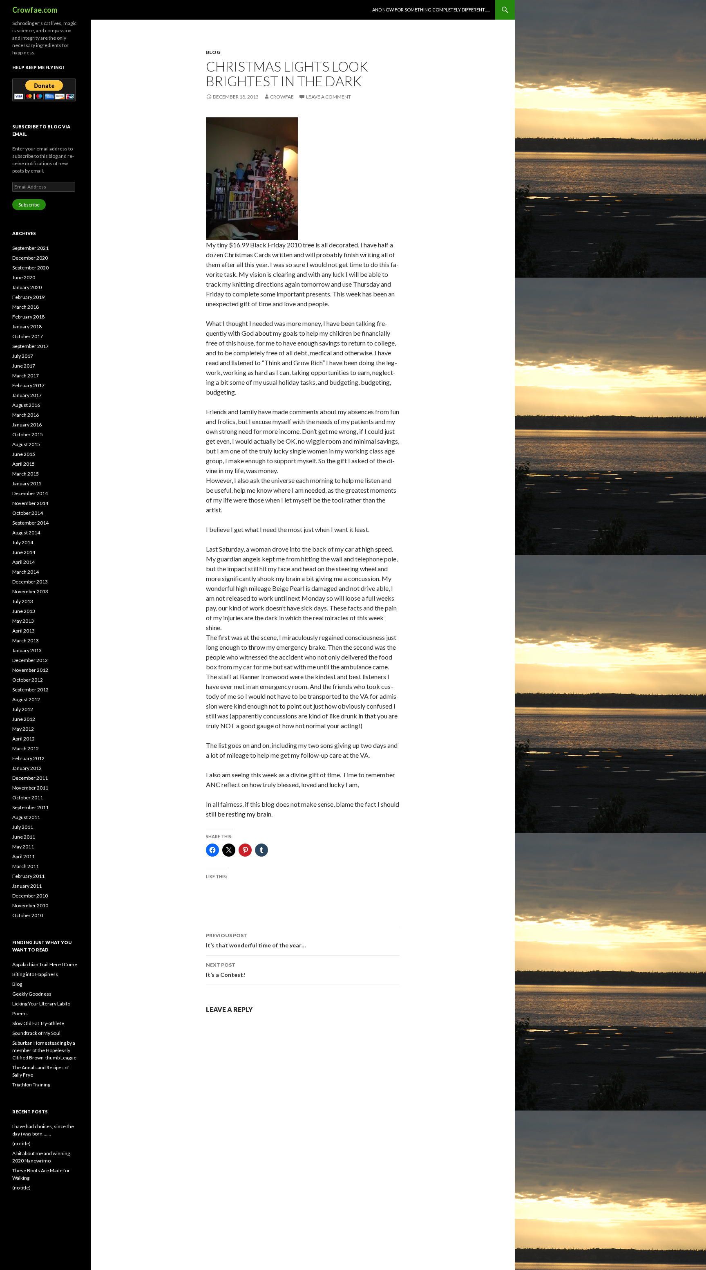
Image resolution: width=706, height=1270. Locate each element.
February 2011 (28, 876)
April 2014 (23, 562)
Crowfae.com (34, 9)
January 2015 (27, 483)
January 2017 (27, 395)
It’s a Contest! (225, 970)
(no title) (21, 1143)
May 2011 (23, 847)
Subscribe (29, 205)
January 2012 (27, 768)
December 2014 (30, 493)
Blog (213, 52)
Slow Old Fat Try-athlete (38, 1023)
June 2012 (23, 719)
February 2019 (28, 297)
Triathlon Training (31, 1085)
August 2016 (26, 405)
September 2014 (30, 523)
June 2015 (23, 454)
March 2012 (25, 748)
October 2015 (27, 434)
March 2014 (25, 572)
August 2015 (26, 444)
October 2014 (27, 513)
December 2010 (30, 896)
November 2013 (30, 591)
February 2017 (28, 385)
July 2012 (22, 709)
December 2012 (30, 660)
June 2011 (23, 837)
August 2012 (26, 699)
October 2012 (27, 680)
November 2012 (30, 670)
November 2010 (30, 905)
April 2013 (23, 631)
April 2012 (23, 739)
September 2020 (30, 268)
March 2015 (25, 474)
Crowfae (282, 97)
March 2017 (25, 375)
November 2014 (30, 503)
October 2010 (27, 915)
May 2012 (23, 729)
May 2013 (23, 621)
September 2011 (30, 807)
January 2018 (27, 326)
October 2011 (27, 797)
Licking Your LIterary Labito (41, 1004)
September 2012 (30, 690)
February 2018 (28, 317)
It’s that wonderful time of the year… (256, 940)
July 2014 (22, 542)
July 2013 (22, 601)
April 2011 (23, 856)
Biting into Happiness (35, 974)
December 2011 (30, 778)
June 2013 (23, 611)
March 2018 (25, 307)
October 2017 (27, 336)
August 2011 (26, 817)
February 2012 (28, 758)
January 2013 (27, 650)
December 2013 (30, 582)
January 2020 (27, 287)
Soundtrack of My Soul (36, 1033)
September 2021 (30, 248)
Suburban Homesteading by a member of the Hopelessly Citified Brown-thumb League (44, 1050)
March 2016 (25, 415)
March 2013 (25, 640)
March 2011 (25, 866)
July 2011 (22, 827)
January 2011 (27, 886)
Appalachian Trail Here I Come (44, 964)
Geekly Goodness (31, 994)
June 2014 (23, 552)
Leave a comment (328, 97)
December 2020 (30, 258)
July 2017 (22, 356)
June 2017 (23, 366)
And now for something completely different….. (431, 9)
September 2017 (30, 346)
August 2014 (26, 533)
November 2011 (30, 788)
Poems (20, 1013)
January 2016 (27, 425)
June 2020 (23, 277)
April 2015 (23, 464)
